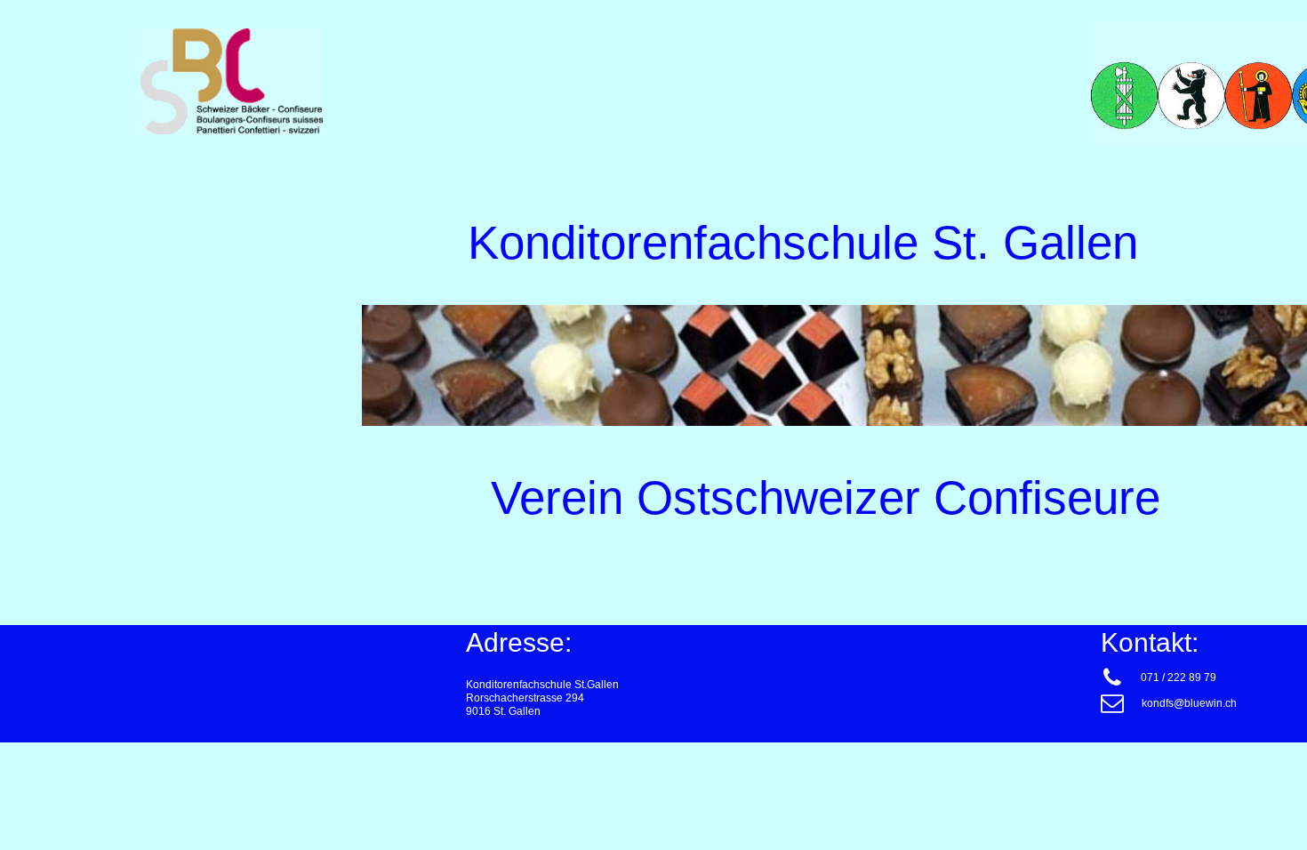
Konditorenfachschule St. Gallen (789, 242)
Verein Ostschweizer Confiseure (825, 497)
